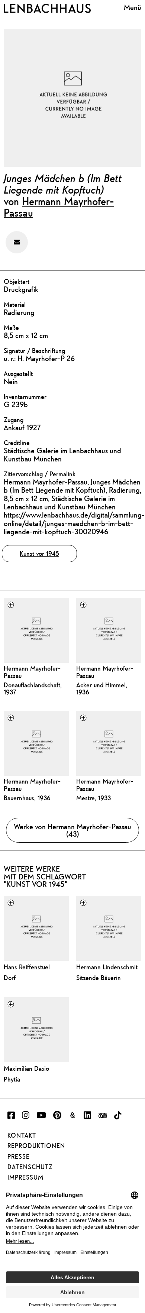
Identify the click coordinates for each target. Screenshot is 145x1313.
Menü (132, 7)
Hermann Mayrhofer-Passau (59, 207)
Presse (18, 1156)
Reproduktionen (36, 1145)
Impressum (25, 1177)
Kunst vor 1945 (39, 553)
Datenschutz (29, 1167)
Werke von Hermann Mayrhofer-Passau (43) (72, 830)
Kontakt (21, 1135)
